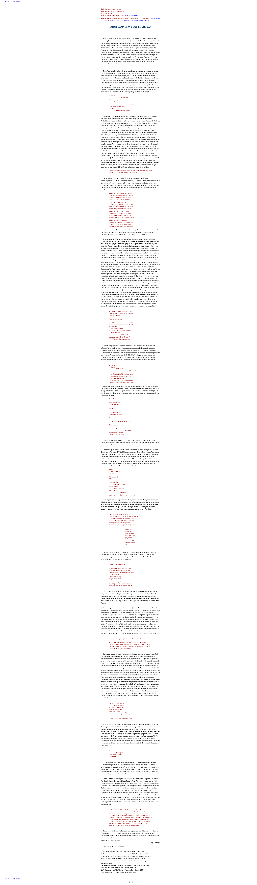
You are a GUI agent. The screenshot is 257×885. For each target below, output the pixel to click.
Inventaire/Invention (133, 15)
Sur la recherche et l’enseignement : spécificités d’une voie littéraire (129, 20)
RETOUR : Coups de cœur (12, 1)
